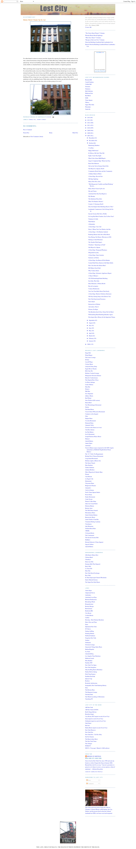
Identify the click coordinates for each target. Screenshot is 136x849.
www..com (100, 52)
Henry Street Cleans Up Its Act (34, 20)
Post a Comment (27, 130)
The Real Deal (89, 694)
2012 (88, 123)
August (91, 323)
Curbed (87, 617)
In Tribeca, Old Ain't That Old (96, 153)
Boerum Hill (88, 80)
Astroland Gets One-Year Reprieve (97, 194)
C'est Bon (91, 148)
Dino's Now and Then (91, 622)
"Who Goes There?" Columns (93, 38)
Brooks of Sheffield (94, 756)
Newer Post (26, 133)
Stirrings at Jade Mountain (95, 239)
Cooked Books (89, 615)
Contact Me (88, 27)
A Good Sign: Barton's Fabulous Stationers (99, 294)
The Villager (88, 743)
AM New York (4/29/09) (91, 710)
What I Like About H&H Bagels (97, 158)
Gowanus (87, 86)
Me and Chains (92, 191)
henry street (41, 119)
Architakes (88, 595)
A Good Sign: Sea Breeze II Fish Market (99, 260)
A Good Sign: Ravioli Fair (95, 176)
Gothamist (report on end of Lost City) (95, 721)
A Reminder (91, 224)
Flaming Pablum (89, 633)
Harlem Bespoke (89, 649)
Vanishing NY (89, 699)
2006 (88, 344)
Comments (91, 783)
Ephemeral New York (91, 626)
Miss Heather (88, 660)
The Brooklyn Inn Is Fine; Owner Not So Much (101, 312)
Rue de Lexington (93, 286)
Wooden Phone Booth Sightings (94, 35)
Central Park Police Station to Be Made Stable (100, 263)
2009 (88, 130)
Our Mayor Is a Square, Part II (96, 168)
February (91, 338)
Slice (86, 688)
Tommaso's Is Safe (93, 219)
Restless (87, 681)
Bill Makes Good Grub (94, 268)
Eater (86, 624)
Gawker (87, 640)
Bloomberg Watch (90, 602)
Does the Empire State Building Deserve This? (100, 207)
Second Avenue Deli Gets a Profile (97, 214)
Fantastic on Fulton (93, 258)
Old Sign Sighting (93, 179)
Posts (89, 780)
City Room (88, 613)
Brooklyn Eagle (89, 714)
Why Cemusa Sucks (93, 270)
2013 (88, 120)
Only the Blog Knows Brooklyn (93, 669)
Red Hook (88, 95)
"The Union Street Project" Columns (95, 33)
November (92, 140)
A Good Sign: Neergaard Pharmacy (97, 250)
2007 (88, 135)
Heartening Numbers (93, 145)
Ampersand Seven (90, 593)
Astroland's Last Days (91, 597)
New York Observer (90, 730)
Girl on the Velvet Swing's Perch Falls (98, 166)
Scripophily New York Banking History (95, 685)
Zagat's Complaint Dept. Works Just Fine (99, 161)
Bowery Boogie (89, 606)
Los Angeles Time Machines (93, 656)
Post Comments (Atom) (37, 136)
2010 (88, 128)
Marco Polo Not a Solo (94, 181)
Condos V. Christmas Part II (95, 204)
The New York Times (90, 741)
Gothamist (88, 642)
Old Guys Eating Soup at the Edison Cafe (99, 296)
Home (50, 133)
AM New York (89, 707)
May (90, 330)
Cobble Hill (88, 84)
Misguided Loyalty (93, 252)
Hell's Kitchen (89, 91)
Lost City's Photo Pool (100, 71)
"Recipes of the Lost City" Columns (94, 40)
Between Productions (91, 599)
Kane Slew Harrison (93, 163)
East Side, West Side (93, 281)
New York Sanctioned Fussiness (96, 299)
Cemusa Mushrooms (93, 289)
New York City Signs (90, 665)
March (91, 336)
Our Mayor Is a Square (94, 247)
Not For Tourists (89, 737)
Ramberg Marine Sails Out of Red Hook (99, 234)
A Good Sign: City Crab (94, 227)
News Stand (91, 301)
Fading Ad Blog (89, 631)
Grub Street (88, 723)
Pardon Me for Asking (91, 672)
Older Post (75, 133)
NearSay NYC (89, 663)
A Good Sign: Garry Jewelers (96, 255)
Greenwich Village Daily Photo (93, 647)
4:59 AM (48, 117)
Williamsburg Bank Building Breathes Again (100, 314)
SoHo (86, 98)
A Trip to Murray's (93, 276)
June (90, 328)
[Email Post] (52, 117)
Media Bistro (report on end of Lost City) (96, 728)
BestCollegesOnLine (90, 712)
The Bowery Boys (90, 690)
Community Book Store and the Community (100, 171)
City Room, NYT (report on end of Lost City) (97, 716)
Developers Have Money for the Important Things (101, 317)
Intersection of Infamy (94, 304)
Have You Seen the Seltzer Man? (97, 265)
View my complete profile (94, 771)
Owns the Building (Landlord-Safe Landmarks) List (99, 42)
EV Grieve (88, 629)
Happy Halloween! (93, 150)
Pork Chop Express (90, 674)
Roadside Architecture (91, 683)
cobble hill (32, 119)
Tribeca (87, 102)
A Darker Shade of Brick (94, 174)
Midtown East (89, 93)
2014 (88, 117)
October (91, 143)
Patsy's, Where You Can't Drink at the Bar (99, 229)
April (90, 333)
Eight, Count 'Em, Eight (94, 156)
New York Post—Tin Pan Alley (93, 734)
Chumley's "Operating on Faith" (97, 245)
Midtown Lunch (89, 658)
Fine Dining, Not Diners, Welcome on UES (99, 237)
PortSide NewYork (90, 676)
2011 (88, 125)
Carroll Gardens (89, 82)
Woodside (88, 107)
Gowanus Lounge (90, 645)
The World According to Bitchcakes (95, 697)
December (92, 138)
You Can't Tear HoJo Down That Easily (98, 291)
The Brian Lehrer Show (91, 739)
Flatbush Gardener (90, 636)
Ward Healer (91, 221)
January (91, 341)
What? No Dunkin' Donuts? (95, 201)
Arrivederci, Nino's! (93, 307)
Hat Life (87, 725)
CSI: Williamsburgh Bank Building (98, 278)
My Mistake (91, 196)
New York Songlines (90, 667)
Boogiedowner (89, 604)
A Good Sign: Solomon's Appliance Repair (99, 273)
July (90, 325)
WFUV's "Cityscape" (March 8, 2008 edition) (97, 748)
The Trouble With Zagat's (95, 242)
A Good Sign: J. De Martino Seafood (98, 232)
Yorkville (87, 109)
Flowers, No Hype (93, 309)
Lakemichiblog (89, 654)
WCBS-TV (88, 746)
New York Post (89, 732)
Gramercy (87, 89)
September (92, 320)
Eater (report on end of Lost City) (94, 719)
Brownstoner (88, 608)
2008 (88, 133)
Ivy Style (87, 651)
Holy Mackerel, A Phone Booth (96, 283)
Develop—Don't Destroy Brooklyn (94, 620)
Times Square (88, 100)
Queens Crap (88, 679)
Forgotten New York (90, 638)
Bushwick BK (89, 611)
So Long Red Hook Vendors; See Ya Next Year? (101, 216)
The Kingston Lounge (91, 692)
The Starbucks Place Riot (95, 199)
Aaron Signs (88, 590)
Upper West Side (89, 104)
